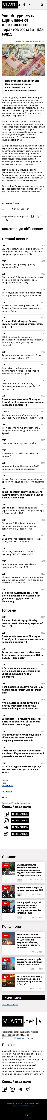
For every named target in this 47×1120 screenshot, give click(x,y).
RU (26, 1115)
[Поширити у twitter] (38, 216)
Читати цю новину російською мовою (30, 42)
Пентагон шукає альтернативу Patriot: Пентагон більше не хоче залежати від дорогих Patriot (21, 308)
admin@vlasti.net (23, 1035)
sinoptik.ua (25, 803)
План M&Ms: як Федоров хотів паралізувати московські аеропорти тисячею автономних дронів (20, 371)
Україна (5, 412)
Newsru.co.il (19, 203)
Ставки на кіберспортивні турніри (19, 443)
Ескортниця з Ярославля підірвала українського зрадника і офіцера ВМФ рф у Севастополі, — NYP (23, 511)
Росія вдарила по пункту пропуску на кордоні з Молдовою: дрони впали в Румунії (21, 431)
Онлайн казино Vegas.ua (23, 1106)
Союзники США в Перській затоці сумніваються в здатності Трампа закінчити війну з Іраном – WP (19, 526)
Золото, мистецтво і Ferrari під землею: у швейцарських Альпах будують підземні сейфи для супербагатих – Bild (22, 252)
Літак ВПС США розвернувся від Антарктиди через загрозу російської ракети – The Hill (21, 386)
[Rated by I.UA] (7, 1038)
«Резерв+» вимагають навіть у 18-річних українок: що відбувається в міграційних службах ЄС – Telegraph (22, 580)
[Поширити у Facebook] (32, 217)
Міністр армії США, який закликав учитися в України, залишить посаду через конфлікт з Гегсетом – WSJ (23, 280)
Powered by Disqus (10, 1005)
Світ (4, 246)
